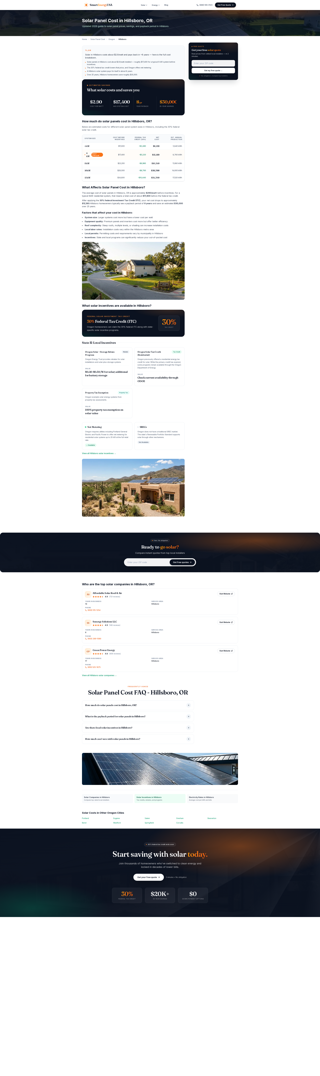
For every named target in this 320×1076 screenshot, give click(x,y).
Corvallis (179, 823)
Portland (85, 818)
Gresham (180, 818)
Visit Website (224, 594)
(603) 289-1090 (94, 639)
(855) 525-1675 (94, 667)
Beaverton (212, 818)
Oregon (111, 39)
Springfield (149, 823)
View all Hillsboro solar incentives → (99, 453)
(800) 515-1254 (94, 610)
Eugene (116, 818)
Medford (117, 823)
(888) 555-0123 (205, 5)
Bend (84, 823)
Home (84, 39)
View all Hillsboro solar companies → (99, 675)
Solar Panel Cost (97, 39)
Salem (147, 818)
